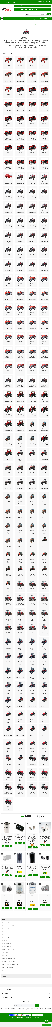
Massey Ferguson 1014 (44, 458)
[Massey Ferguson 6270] (44, 743)
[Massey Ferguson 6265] (32, 743)
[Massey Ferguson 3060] (20, 554)
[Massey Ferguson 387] (44, 336)
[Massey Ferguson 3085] (32, 569)
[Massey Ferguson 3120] (32, 583)
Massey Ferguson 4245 (8, 663)
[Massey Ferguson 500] (8, 394)
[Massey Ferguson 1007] (32, 452)
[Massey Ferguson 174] (8, 147)
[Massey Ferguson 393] (32, 351)
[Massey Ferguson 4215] (44, 627)
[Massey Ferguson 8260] (8, 801)
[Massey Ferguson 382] (20, 336)
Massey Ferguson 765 (44, 444)
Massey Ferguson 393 (32, 356)
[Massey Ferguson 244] (44, 191)
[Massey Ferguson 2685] (32, 525)
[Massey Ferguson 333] (20, 278)
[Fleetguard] (45, 842)
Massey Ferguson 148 (8, 124)
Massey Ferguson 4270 (8, 677)
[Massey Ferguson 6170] (44, 714)
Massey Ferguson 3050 (44, 546)
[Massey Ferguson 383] (32, 336)
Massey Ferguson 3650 (20, 619)
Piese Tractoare (7, 923)
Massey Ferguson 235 (8, 197)
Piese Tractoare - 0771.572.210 (31, 6)
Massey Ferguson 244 (44, 197)
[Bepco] (7, 843)
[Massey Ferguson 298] (8, 278)
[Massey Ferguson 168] (44, 133)
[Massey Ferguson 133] (44, 89)
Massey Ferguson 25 (32, 66)
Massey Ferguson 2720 (8, 546)
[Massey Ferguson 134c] (8, 103)
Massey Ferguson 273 (32, 240)
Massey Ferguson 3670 (8, 634)
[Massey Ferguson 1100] (44, 467)
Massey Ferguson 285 (8, 269)
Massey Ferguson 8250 (44, 793)
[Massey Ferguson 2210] (20, 496)
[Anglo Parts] (45, 902)
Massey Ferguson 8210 (8, 792)
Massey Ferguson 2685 (32, 532)
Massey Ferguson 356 (8, 313)
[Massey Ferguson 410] (8, 380)
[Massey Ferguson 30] (44, 60)
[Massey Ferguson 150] (20, 118)
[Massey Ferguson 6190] (20, 728)
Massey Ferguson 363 (44, 313)
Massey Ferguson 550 (44, 400)
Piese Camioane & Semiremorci (11, 925)
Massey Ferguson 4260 (32, 663)
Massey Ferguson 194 (44, 168)
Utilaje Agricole (6, 955)
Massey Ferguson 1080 (20, 473)
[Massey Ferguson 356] (8, 307)
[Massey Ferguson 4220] (8, 641)
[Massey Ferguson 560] (8, 409)
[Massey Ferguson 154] (44, 118)
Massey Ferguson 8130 (8, 778)
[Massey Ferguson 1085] (32, 467)
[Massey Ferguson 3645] (8, 612)
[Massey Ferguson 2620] (8, 510)
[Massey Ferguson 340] (32, 278)
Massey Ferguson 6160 (32, 720)
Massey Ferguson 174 (8, 153)
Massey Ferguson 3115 (20, 589)
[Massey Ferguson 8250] (44, 787)
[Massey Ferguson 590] (44, 409)
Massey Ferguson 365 (8, 327)
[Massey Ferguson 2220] (32, 496)
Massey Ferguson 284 (44, 255)
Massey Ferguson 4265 (44, 663)
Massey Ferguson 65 (8, 95)
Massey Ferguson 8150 (32, 778)
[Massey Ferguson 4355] (32, 685)
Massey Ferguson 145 (44, 109)
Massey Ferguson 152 (32, 124)
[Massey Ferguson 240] (20, 191)
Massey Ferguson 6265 (32, 750)
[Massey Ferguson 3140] (8, 598)
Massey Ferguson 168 (44, 138)
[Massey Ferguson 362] (32, 307)
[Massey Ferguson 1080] (20, 467)
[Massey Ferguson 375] (44, 321)
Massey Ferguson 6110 (20, 705)
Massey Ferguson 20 (8, 66)
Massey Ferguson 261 (20, 226)
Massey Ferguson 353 (32, 298)
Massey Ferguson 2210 (20, 502)
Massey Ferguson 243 (32, 197)
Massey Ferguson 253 (20, 211)
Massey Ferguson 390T (20, 357)
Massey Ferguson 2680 (20, 532)
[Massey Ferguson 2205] (8, 496)
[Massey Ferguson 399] (44, 365)
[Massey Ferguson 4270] (8, 670)
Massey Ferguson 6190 (20, 734)
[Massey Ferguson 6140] (8, 714)
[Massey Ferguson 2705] (44, 525)
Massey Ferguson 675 (32, 429)
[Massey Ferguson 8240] (32, 787)
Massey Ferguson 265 (20, 240)
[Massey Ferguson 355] (44, 292)
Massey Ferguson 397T (20, 372)
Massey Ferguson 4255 (20, 663)
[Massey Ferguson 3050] (44, 539)
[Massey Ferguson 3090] (44, 569)
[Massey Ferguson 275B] (20, 249)
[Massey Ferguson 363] (44, 307)
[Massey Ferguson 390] (8, 351)
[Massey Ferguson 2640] (32, 510)
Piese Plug (5, 940)
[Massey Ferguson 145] (44, 103)
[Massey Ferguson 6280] (8, 757)
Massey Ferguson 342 (44, 284)
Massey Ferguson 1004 (20, 459)
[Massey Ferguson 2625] (20, 510)
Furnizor (4, 976)
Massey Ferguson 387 (44, 342)
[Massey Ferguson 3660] (44, 612)
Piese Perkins (6, 931)
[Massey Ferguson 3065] (32, 554)
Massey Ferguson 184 (44, 153)
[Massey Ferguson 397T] (20, 365)
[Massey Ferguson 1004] (20, 452)
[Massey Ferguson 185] (8, 162)
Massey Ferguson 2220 (32, 503)
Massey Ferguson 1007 (32, 458)
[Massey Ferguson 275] (8, 249)
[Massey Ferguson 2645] (44, 510)
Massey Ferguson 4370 (8, 706)
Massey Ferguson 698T (20, 445)
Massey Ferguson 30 (44, 66)
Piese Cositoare (6, 943)
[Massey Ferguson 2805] (32, 539)
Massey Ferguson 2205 (8, 503)
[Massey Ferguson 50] (44, 74)
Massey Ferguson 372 (20, 327)
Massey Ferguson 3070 (44, 561)
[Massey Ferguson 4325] (44, 670)
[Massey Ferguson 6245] (44, 728)
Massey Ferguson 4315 (20, 676)
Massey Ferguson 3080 (20, 575)
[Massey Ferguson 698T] (20, 438)
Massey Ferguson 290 (20, 269)
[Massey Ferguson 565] (20, 409)
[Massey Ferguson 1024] (8, 467)
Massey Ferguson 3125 (44, 589)
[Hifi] (32, 845)
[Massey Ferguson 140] (32, 103)
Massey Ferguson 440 (44, 386)
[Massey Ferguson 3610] (20, 598)
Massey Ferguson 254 (32, 211)
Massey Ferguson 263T (44, 227)
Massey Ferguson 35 (8, 80)
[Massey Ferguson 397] (8, 365)
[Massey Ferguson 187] (20, 162)
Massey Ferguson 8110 (32, 763)
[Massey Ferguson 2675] (8, 525)
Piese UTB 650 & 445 (8, 949)
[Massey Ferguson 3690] (32, 627)
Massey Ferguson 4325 (44, 677)
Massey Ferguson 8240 (32, 793)
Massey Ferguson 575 (32, 415)
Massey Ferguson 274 (44, 240)
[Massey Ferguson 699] (32, 438)
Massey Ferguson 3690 (32, 634)
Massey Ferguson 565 (20, 415)
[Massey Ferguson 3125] (44, 583)
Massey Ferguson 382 (20, 342)
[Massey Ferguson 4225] (20, 641)
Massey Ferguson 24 (20, 66)
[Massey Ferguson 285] (8, 263)
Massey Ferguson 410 (8, 386)
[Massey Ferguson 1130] (44, 481)
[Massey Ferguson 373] (32, 321)
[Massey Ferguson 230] (20, 176)
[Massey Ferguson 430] (32, 380)
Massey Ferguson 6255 (8, 750)
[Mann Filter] (19, 871)
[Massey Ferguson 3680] (20, 627)
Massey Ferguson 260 (8, 226)
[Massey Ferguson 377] (8, 336)
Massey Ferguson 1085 (32, 473)
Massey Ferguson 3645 (8, 619)
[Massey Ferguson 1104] (8, 481)
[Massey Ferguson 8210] (8, 787)
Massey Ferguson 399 (44, 371)
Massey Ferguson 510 (32, 400)
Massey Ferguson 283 (32, 255)
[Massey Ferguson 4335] (8, 685)
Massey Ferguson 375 (44, 327)
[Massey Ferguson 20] (8, 60)
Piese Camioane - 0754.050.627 (30, 9)
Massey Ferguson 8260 (8, 808)
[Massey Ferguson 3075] (8, 569)
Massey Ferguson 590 (44, 415)
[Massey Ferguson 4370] (8, 699)
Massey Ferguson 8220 (20, 793)
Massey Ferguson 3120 (32, 589)
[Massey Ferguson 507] (20, 394)
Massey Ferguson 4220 (8, 648)
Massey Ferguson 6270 (44, 750)
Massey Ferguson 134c (8, 110)
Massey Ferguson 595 (20, 429)
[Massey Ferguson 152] (32, 118)
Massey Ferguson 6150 (20, 720)
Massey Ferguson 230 (20, 182)
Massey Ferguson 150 (20, 124)
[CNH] (32, 872)
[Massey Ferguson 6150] (20, 714)
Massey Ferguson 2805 (32, 546)
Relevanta (44, 816)
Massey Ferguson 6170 (44, 720)
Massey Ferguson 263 (32, 226)
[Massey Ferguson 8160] (44, 772)
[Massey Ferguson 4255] (20, 656)
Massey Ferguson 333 (20, 284)
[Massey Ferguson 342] (44, 278)
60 (46, 915)
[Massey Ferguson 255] (44, 205)
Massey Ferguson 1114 (32, 487)
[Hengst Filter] (32, 904)
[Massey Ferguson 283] (32, 249)
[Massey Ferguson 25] (32, 60)
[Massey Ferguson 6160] (32, 714)
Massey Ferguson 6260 (20, 750)
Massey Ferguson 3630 (32, 605)
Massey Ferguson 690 (44, 429)
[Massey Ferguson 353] (32, 292)
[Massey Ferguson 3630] (32, 598)
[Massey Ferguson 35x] (20, 74)
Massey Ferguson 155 (8, 138)
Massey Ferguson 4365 (44, 692)
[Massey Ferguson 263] (32, 220)
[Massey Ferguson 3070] (44, 554)
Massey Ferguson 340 (32, 284)
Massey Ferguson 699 (32, 444)
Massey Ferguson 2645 (44, 517)
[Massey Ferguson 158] (20, 133)
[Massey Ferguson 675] (32, 423)
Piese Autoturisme (7, 967)
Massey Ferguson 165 (32, 138)
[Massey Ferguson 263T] (44, 220)
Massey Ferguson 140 (32, 109)
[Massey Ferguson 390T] (20, 351)
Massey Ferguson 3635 (44, 605)
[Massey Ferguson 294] (44, 263)
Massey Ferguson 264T (8, 241)
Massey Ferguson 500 (8, 400)
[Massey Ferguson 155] (8, 133)
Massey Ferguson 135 (20, 109)
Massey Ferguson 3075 (8, 575)
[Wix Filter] (7, 903)
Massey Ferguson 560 (8, 415)
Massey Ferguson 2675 (8, 532)
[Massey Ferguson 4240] (44, 641)
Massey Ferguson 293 (32, 269)
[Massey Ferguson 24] (20, 60)
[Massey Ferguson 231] (32, 176)
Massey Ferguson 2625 (20, 517)
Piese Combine (6, 928)
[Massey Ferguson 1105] (20, 481)
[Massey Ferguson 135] (20, 103)
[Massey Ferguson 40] (32, 74)
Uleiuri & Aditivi (6, 946)
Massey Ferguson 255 (44, 211)
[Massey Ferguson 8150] (32, 772)
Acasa (3, 919)
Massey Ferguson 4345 (20, 692)
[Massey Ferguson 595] (20, 423)
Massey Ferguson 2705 (44, 532)
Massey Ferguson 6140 (8, 721)
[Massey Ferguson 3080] (20, 569)
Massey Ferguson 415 (20, 386)
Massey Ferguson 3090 (44, 575)
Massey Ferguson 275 (8, 255)
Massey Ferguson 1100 (44, 473)
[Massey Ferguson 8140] (20, 772)
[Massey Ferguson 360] (20, 307)
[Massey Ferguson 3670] (8, 627)
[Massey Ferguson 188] (32, 162)
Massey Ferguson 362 (32, 313)
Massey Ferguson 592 (8, 429)
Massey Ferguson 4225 (20, 648)
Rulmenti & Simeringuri (8, 961)
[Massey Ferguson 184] (44, 147)
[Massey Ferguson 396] (44, 351)
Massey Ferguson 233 (44, 182)
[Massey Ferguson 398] (32, 365)
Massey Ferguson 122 (20, 95)
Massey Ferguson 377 (8, 342)
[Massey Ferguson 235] (8, 191)
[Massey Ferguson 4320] (32, 670)
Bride (3, 970)
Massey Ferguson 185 (8, 168)
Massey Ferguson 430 (32, 386)
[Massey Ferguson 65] (8, 89)
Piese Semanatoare (8, 934)
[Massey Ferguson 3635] (44, 598)
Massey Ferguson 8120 (44, 763)
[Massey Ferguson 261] (20, 220)
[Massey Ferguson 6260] (20, 743)
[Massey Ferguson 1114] (32, 481)
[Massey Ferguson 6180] (8, 728)
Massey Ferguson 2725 (20, 546)
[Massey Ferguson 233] (44, 176)
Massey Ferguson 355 (44, 298)
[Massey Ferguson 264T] (8, 234)
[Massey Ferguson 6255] (8, 743)
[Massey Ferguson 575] (32, 409)
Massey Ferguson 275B (20, 256)
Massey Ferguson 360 (20, 313)
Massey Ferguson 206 (8, 182)
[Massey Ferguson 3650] (20, 612)
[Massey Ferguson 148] (8, 118)
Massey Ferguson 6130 (44, 705)
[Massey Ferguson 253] (20, 205)
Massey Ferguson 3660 (44, 619)
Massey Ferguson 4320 (32, 677)
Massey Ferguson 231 (32, 182)
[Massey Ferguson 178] (32, 147)
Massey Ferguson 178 (32, 153)
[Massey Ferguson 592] (8, 423)
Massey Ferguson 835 (8, 458)
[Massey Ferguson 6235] (32, 728)
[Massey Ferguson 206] (8, 176)
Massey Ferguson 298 (8, 284)
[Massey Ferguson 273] (32, 234)
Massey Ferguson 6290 (20, 764)
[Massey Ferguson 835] (8, 452)
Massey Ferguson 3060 (20, 561)
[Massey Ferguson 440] (44, 380)
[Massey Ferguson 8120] (44, 757)
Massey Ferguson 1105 (20, 487)
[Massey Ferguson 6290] (20, 757)
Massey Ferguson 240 (20, 197)
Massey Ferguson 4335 (8, 692)
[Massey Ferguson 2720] (8, 539)
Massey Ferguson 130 (32, 95)
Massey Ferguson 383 (32, 342)
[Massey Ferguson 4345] (20, 685)
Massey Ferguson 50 (44, 80)
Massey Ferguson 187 (20, 168)
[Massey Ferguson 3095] (8, 583)
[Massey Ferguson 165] (32, 133)
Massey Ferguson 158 (20, 138)
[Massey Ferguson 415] (20, 380)
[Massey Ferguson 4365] (44, 685)
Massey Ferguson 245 (8, 211)
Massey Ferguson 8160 (44, 778)
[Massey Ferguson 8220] (20, 787)
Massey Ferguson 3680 (20, 634)
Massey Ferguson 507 (20, 400)
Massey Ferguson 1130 (44, 487)
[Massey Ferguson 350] (8, 292)
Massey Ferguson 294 (44, 269)
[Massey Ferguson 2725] (20, 539)
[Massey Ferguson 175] (20, 147)
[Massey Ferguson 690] (44, 423)
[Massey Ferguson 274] (44, 234)
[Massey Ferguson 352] (20, 292)
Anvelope (5, 952)
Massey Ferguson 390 (8, 356)
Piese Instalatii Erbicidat (9, 958)
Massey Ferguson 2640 (32, 517)
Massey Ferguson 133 (44, 95)
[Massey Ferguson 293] (32, 263)
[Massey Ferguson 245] (8, 205)
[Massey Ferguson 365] (8, 321)
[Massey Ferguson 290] (20, 263)
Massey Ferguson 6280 (8, 764)
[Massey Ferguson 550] (44, 394)
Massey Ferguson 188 (32, 168)
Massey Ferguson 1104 (8, 487)
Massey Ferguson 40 (32, 80)
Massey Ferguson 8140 (20, 779)
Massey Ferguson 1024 (8, 473)
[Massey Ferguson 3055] (8, 554)
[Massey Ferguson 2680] (20, 525)
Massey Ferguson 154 (44, 124)
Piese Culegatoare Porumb (10, 964)
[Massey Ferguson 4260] (32, 656)
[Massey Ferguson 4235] (32, 641)
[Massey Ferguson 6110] (20, 699)
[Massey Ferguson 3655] (32, 612)
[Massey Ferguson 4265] (44, 656)
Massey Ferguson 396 (44, 356)
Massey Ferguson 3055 (8, 561)
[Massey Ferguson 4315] (20, 670)
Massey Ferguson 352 (20, 298)
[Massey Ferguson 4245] (8, 656)
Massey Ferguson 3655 (32, 619)
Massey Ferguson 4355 (32, 692)
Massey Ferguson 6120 (32, 705)
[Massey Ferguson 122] (20, 89)
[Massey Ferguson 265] (20, 234)
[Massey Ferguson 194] (44, 162)
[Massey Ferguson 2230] (44, 496)
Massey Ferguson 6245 (44, 735)
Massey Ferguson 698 (8, 444)
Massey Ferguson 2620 (8, 517)
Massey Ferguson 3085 (32, 575)
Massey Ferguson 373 (32, 327)
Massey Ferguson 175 (20, 153)
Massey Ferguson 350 (8, 298)
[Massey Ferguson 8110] (32, 757)
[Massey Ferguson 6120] (32, 699)
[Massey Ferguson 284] (44, 249)
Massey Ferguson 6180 (8, 734)
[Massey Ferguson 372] (20, 321)
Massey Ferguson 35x (20, 80)
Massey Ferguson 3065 (32, 561)
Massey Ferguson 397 (8, 371)
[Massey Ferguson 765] (44, 438)
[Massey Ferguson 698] (8, 438)
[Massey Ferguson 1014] (44, 452)
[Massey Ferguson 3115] (20, 583)
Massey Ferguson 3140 (8, 605)
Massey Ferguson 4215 (44, 633)
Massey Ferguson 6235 (32, 735)
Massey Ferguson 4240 (44, 648)
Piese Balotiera (6, 937)
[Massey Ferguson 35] (8, 74)
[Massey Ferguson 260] (8, 220)
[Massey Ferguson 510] (32, 394)
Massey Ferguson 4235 (32, 648)
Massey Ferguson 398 (32, 371)
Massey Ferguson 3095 (8, 590)
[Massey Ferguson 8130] (8, 772)
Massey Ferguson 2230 (44, 503)
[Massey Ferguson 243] (32, 191)
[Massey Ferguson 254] (32, 205)
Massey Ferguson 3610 (20, 604)
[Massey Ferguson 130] (32, 89)
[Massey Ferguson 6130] (44, 699)
